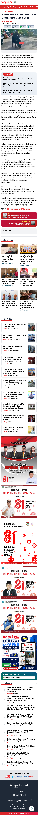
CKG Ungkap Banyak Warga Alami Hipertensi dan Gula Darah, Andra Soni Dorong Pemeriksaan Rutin (20, 698)
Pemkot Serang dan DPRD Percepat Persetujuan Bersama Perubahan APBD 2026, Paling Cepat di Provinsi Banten (21, 707)
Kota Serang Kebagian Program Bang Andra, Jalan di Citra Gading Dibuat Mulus (21, 763)
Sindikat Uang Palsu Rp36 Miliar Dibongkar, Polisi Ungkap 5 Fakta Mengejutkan (18, 755)
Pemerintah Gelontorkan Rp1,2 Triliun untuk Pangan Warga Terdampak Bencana (21, 724)
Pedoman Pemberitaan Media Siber (19, 807)
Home (2, 11)
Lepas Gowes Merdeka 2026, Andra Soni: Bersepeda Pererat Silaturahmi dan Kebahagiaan (21, 689)
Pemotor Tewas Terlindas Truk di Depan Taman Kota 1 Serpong (21, 747)
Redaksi (14, 805)
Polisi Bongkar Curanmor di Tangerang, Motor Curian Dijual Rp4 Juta (21, 740)
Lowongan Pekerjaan (19, 808)
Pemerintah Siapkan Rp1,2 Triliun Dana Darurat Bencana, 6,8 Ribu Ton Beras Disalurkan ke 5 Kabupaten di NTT (20, 716)
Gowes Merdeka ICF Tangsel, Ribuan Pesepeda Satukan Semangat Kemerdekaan (20, 732)
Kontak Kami (22, 805)
